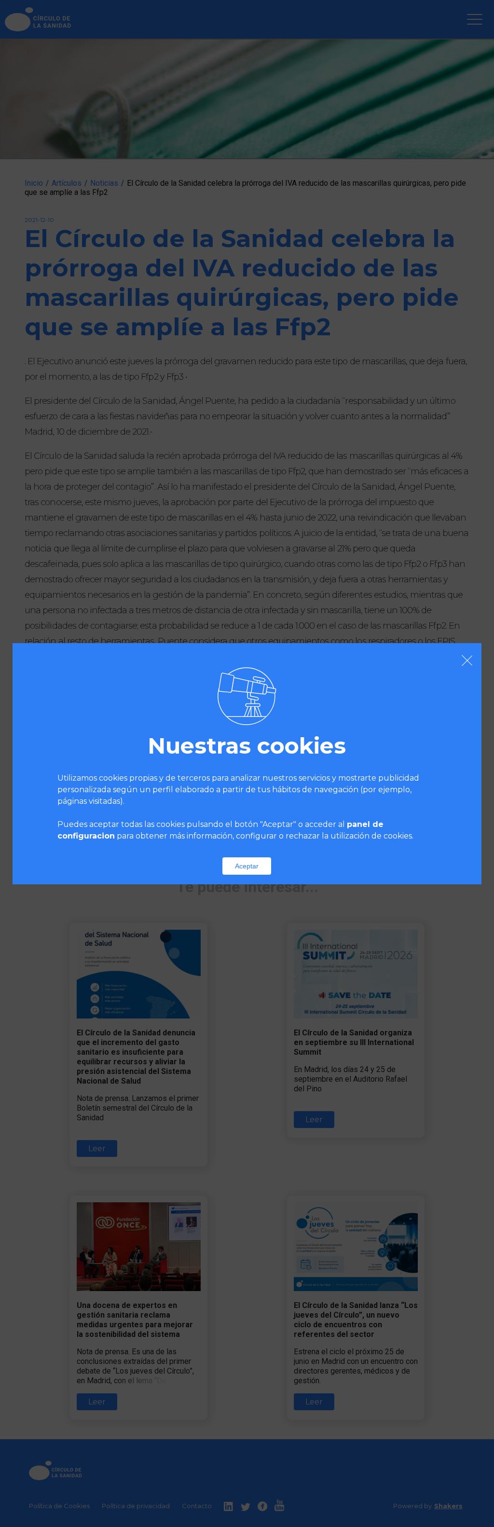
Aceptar (247, 866)
